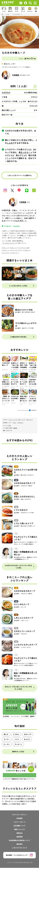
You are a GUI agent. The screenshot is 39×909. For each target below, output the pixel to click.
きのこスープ (29, 419)
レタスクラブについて (19, 848)
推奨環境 (19, 837)
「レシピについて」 (8, 243)
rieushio (16, 226)
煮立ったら (23, 152)
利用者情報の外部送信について (19, 840)
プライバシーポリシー (19, 815)
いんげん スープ (15, 253)
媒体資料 (19, 844)
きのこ (14, 422)
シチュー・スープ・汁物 (14, 419)
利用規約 (19, 818)
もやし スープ (6, 248)
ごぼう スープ (6, 250)
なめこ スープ (14, 248)
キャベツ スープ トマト (16, 250)
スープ (23, 419)
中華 (9, 425)
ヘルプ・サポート (19, 822)
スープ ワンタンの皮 (24, 248)
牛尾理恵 (15, 75)
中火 (26, 140)
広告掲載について (19, 826)
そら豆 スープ (27, 250)
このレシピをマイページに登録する (19, 175)
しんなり (11, 142)
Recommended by (23, 410)
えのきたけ (6, 92)
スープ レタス (6, 253)
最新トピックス (19, 829)
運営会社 (19, 833)
